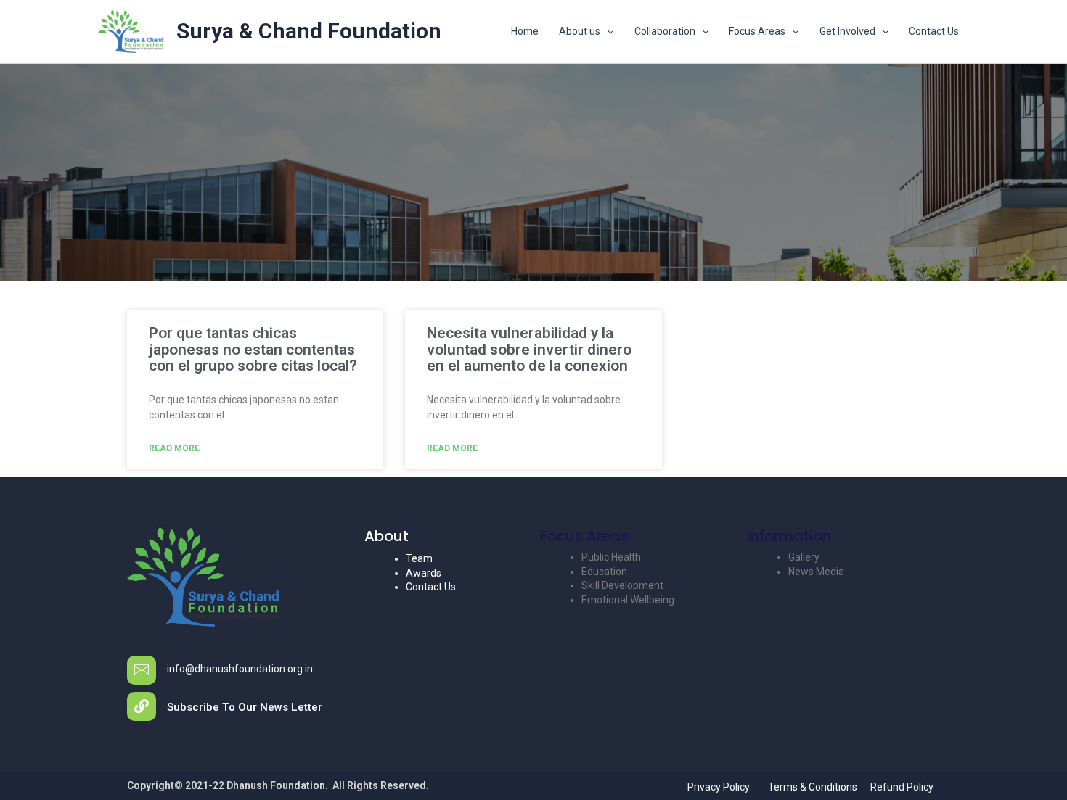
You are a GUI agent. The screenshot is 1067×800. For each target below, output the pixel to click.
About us (579, 31)
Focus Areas (757, 31)
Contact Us (934, 31)
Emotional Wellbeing (627, 600)
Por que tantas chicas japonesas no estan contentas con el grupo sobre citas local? (253, 349)
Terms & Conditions (812, 787)
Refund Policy (901, 787)
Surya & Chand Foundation (308, 31)
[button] (606, 31)
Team (419, 558)
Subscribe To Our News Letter (244, 707)
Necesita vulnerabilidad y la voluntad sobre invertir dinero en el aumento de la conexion (529, 349)
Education (604, 571)
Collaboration (664, 31)
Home (525, 31)
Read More (174, 448)
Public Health (611, 557)
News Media (816, 571)
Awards (423, 573)
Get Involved (847, 31)
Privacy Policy (718, 787)
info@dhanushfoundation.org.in (240, 669)
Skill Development (622, 585)
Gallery (803, 557)
